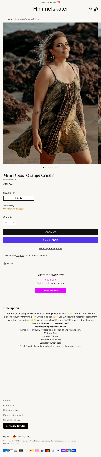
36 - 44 (18, 198)
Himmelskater (10, 179)
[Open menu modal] (4, 8)
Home (9, 19)
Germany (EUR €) (23, 437)
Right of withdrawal (13, 415)
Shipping (20, 255)
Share (10, 263)
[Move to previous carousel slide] (89, 382)
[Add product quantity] (13, 222)
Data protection (11, 410)
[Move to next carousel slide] (95, 382)
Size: (9, 193)
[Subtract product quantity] (5, 222)
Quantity (7, 217)
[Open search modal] (90, 8)
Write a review (51, 290)
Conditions (8, 405)
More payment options (50, 248)
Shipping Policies (11, 420)
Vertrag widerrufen (15, 425)
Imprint (7, 400)
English (6, 437)
